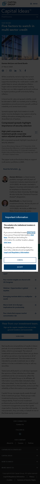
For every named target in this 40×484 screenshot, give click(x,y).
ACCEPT (20, 267)
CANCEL (20, 260)
